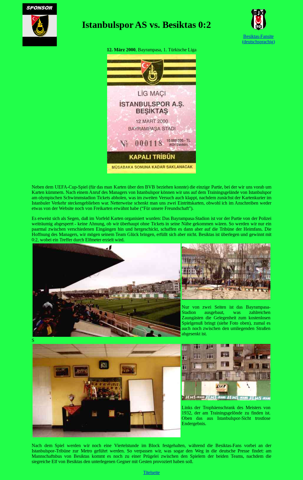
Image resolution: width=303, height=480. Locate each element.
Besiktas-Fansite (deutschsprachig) (258, 39)
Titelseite (151, 472)
